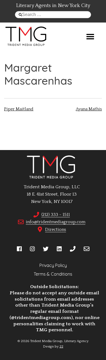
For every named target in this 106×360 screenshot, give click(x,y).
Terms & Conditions (53, 274)
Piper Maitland (18, 109)
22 (61, 346)
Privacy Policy (53, 265)
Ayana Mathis (89, 109)
